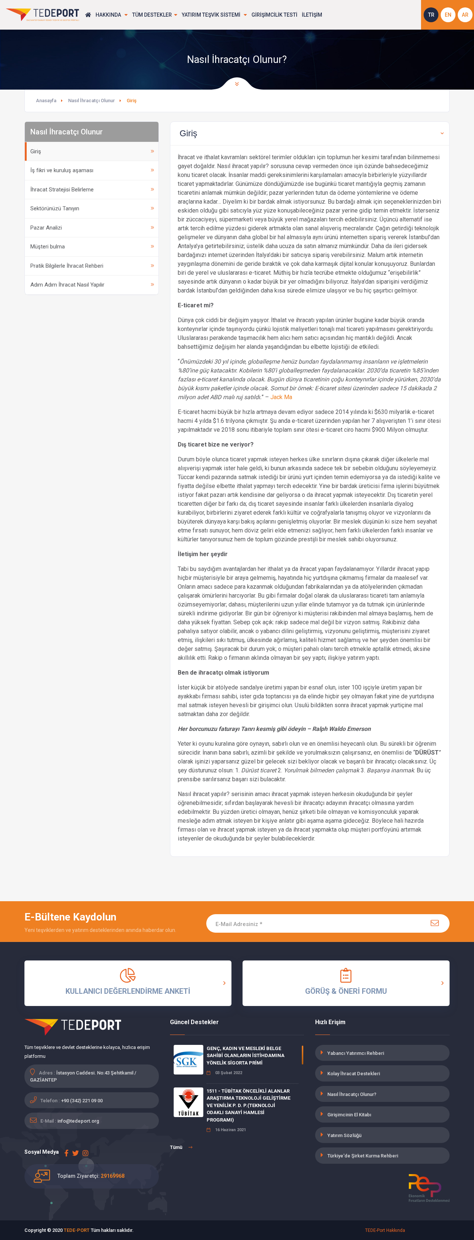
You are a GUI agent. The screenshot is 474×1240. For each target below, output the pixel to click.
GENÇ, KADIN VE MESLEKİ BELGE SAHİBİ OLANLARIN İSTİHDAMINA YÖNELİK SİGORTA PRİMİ (245, 1056)
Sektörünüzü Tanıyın (54, 208)
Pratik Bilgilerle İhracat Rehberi (66, 266)
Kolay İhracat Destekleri (353, 1073)
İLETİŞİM (312, 15)
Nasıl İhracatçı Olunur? (351, 1094)
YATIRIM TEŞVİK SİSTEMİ (211, 15)
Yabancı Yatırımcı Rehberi (355, 1053)
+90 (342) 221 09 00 (82, 1100)
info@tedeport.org (78, 1121)
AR (465, 15)
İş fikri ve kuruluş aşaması (61, 170)
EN (448, 15)
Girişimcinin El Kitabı (349, 1114)
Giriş (35, 151)
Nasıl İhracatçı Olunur (91, 100)
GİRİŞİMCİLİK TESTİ (274, 15)
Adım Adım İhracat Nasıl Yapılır (67, 284)
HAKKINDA (109, 15)
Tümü (176, 1147)
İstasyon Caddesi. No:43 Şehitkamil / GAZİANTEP (83, 1076)
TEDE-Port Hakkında (385, 1230)
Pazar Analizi (46, 227)
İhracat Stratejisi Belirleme (62, 189)
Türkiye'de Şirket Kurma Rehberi (362, 1156)
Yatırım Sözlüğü (344, 1135)
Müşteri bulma (47, 246)
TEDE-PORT (77, 1230)
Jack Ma (281, 397)
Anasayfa (46, 100)
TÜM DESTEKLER (152, 15)
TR (431, 15)
